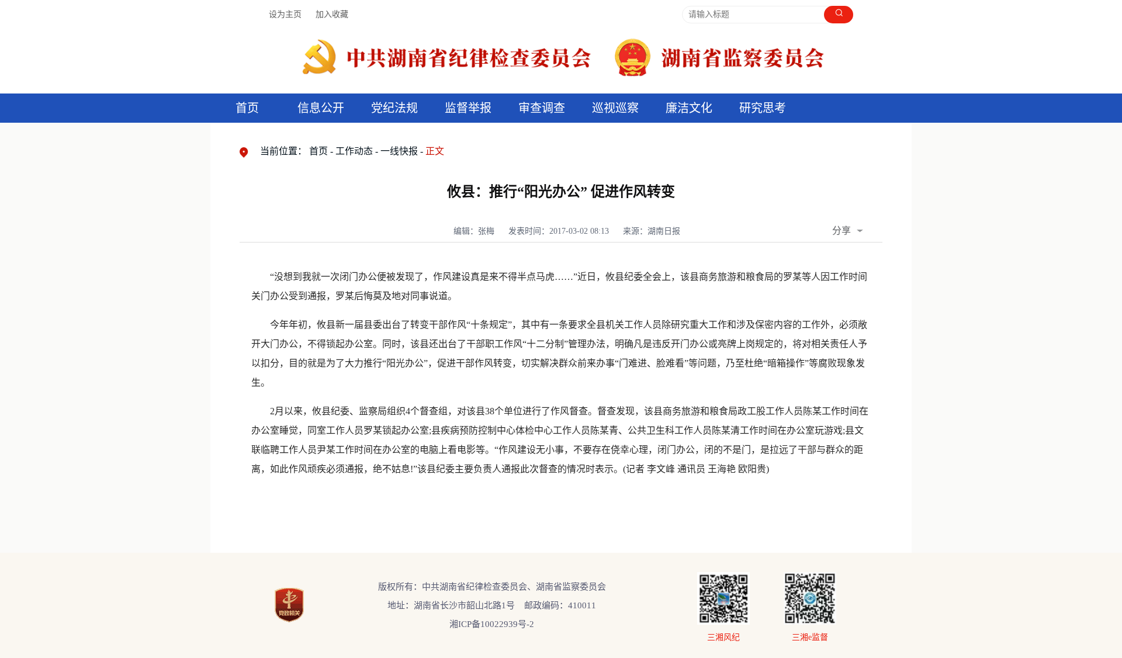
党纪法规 (394, 108)
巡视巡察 (615, 108)
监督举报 (468, 108)
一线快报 (399, 151)
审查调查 (541, 108)
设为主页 (285, 14)
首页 (247, 108)
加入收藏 (332, 14)
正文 (434, 151)
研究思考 (762, 108)
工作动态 (354, 151)
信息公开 (320, 108)
